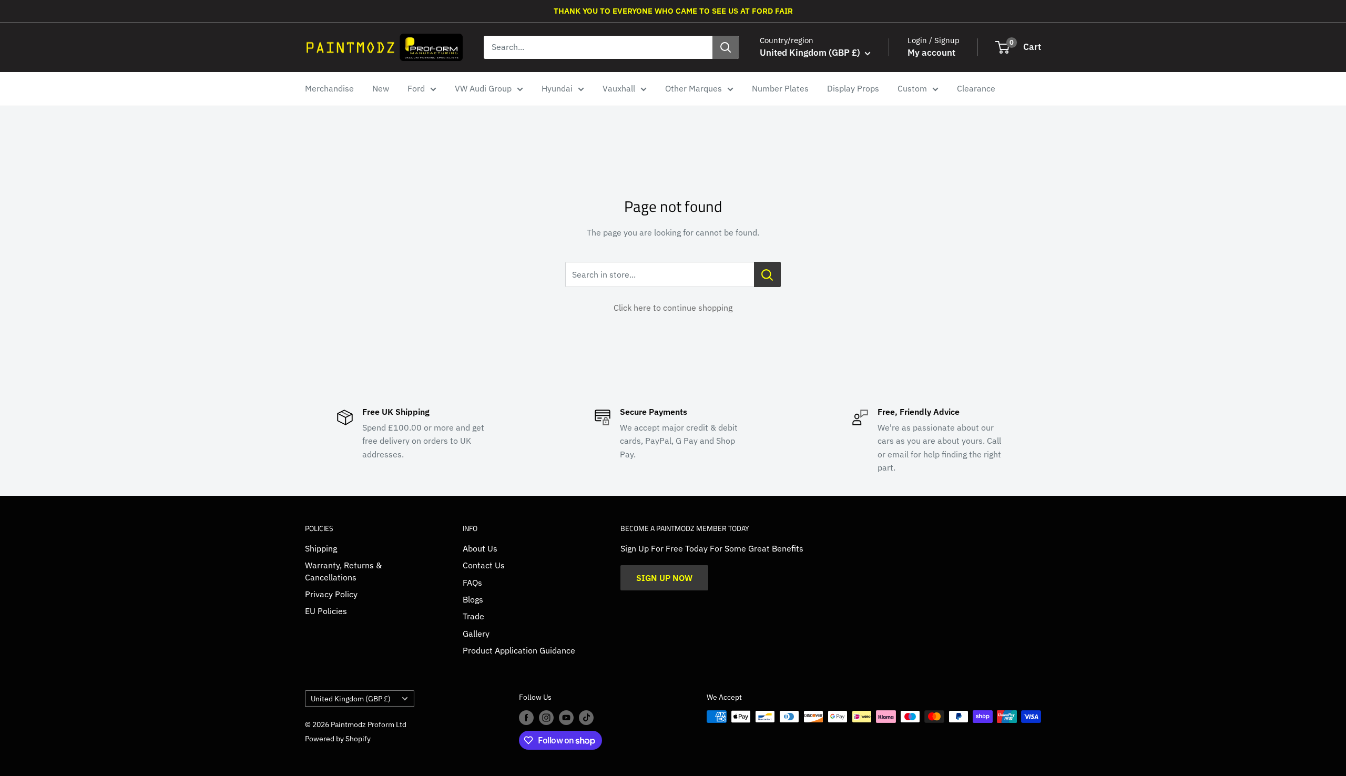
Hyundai (557, 88)
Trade (473, 616)
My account (931, 52)
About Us (480, 548)
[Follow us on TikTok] (586, 717)
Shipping (321, 548)
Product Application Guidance (519, 650)
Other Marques (693, 88)
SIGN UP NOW (664, 578)
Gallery (476, 633)
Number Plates (780, 88)
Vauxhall (619, 88)
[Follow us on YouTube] (566, 717)
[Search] (725, 47)
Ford (416, 88)
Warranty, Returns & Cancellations (343, 571)
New (380, 88)
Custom (912, 88)
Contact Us (484, 565)
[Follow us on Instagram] (546, 717)
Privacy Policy (331, 594)
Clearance (976, 88)
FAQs (472, 582)
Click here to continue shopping (673, 307)
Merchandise (329, 88)
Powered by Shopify (338, 738)
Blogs (473, 599)
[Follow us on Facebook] (526, 717)
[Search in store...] (767, 274)
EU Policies (326, 611)
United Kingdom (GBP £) (351, 698)
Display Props (853, 88)
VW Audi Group (483, 88)
